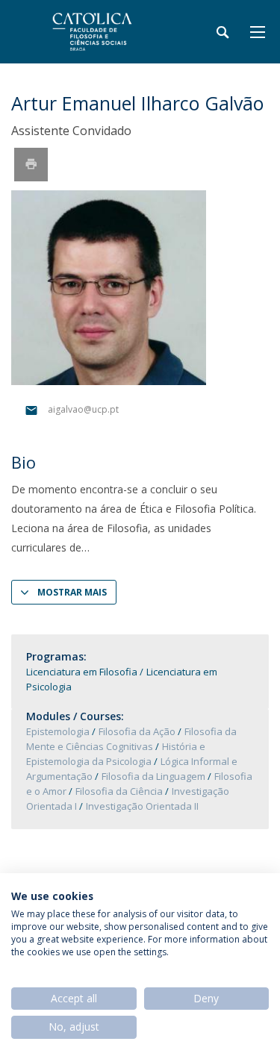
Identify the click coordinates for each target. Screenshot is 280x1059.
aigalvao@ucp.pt (83, 410)
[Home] (104, 31)
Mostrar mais (72, 592)
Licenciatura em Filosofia (81, 671)
